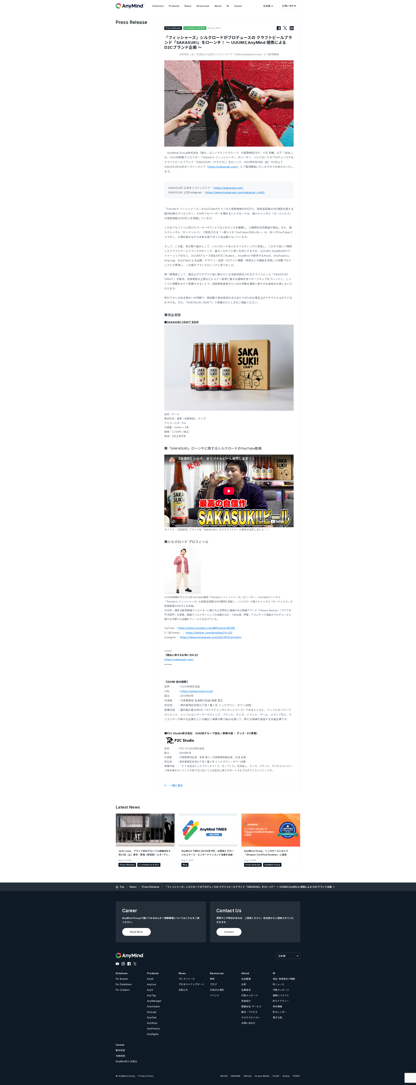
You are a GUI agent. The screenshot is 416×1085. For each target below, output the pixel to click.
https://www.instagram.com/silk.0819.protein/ (210, 637)
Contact (229, 931)
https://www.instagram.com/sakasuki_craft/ (235, 192)
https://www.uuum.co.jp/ (197, 691)
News (133, 886)
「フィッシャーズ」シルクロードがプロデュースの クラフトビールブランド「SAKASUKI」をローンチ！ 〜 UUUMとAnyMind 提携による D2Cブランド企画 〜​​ (250, 886)
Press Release (150, 886)
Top (122, 886)
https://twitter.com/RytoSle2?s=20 (209, 632)
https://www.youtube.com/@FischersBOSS (206, 628)
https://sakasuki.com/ (222, 166)
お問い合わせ (289, 5)
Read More (136, 931)
